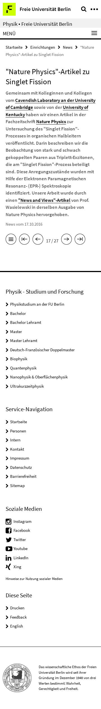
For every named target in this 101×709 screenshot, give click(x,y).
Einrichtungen (42, 47)
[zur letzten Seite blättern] (80, 240)
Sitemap (17, 485)
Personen (18, 431)
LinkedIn (20, 557)
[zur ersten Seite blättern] (24, 240)
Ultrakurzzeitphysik (27, 386)
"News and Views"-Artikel (44, 200)
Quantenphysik (23, 368)
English (16, 626)
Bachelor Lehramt (25, 322)
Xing (17, 566)
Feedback (18, 617)
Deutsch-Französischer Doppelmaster (42, 349)
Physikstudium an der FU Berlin (37, 304)
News (67, 47)
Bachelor (18, 313)
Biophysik (18, 358)
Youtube (20, 548)
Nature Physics (51, 121)
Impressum (19, 458)
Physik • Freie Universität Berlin (37, 23)
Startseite (14, 47)
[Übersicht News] (11, 240)
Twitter (19, 539)
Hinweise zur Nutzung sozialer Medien (34, 578)
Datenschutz (21, 467)
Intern (15, 440)
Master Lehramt (23, 340)
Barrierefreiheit (23, 476)
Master (16, 331)
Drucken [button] (17, 607)
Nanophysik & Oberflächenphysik (39, 377)
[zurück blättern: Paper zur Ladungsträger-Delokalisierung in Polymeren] (38, 240)
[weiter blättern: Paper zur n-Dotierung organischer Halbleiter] (66, 240)
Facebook (21, 530)
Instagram (22, 521)
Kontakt (17, 449)
